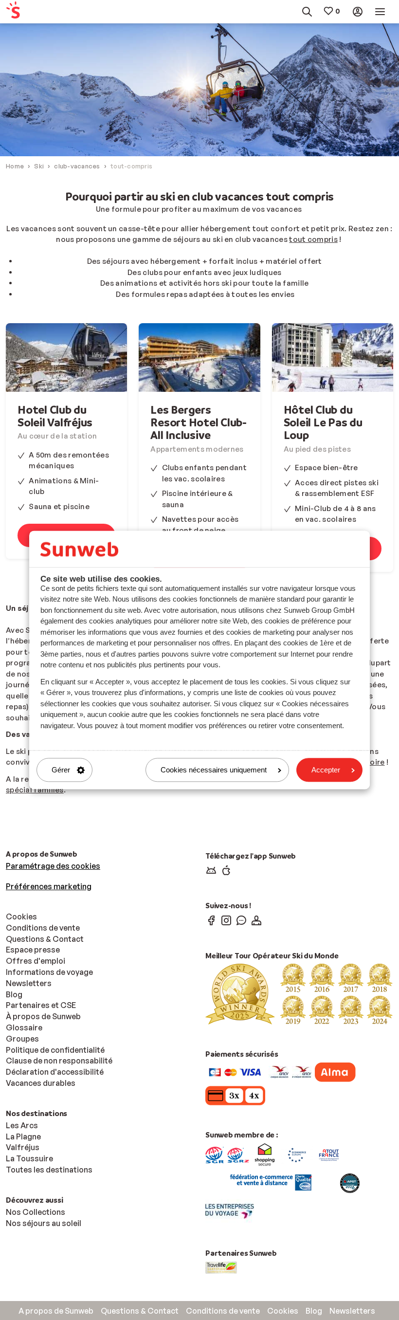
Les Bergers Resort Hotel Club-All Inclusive (198, 422)
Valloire (370, 762)
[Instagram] (226, 920)
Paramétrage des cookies (53, 866)
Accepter (325, 770)
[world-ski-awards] (299, 993)
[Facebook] (211, 920)
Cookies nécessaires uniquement (214, 770)
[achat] (238, 1154)
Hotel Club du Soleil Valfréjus (55, 416)
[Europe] (296, 1154)
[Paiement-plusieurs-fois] (335, 1071)
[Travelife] (221, 1267)
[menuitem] (31, 11)
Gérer (61, 770)
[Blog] (241, 920)
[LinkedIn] (256, 920)
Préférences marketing (48, 886)
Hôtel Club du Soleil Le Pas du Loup (323, 422)
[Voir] (66, 357)
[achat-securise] (269, 1182)
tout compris (313, 239)
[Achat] (214, 1154)
